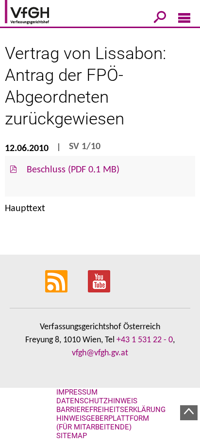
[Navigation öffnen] (184, 20)
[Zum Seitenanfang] (189, 412)
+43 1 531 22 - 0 (145, 340)
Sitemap (71, 435)
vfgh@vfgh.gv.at (100, 353)
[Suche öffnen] (160, 19)
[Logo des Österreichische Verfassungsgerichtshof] (41, 13)
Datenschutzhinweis (96, 401)
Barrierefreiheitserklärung (111, 409)
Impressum (77, 392)
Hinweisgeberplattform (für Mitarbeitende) (102, 422)
